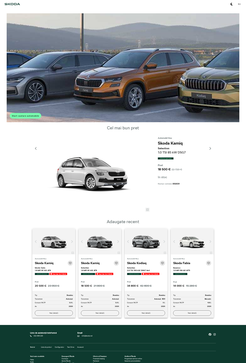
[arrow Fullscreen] (147, 142)
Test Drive (70, 325)
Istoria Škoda (66, 339)
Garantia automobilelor (132, 339)
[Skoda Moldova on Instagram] (214, 313)
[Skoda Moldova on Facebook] (211, 313)
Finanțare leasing (99, 337)
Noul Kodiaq (34, 347)
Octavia (32, 345)
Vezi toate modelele (37, 335)
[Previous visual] (36, 144)
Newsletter (65, 344)
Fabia (32, 338)
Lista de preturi (46, 325)
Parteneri (96, 339)
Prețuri (95, 342)
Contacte (65, 337)
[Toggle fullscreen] (72, 225)
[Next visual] (210, 144)
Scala (32, 340)
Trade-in (96, 344)
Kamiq (32, 343)
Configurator (59, 325)
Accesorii (80, 325)
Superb (32, 350)
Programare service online (133, 337)
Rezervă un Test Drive (69, 342)
